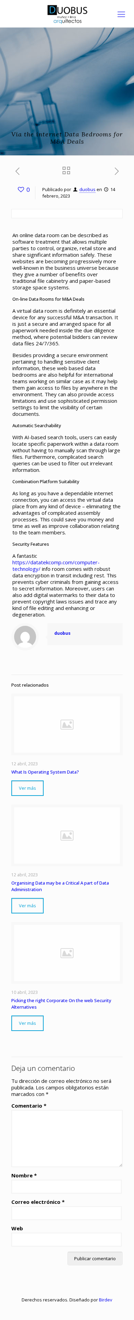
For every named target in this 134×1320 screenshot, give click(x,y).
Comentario (28, 1105)
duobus (87, 189)
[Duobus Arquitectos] (67, 13)
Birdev (105, 1300)
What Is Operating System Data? (45, 772)
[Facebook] (67, 1309)
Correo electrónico (38, 1202)
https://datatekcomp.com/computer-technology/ (56, 565)
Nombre (24, 1175)
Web (17, 1228)
